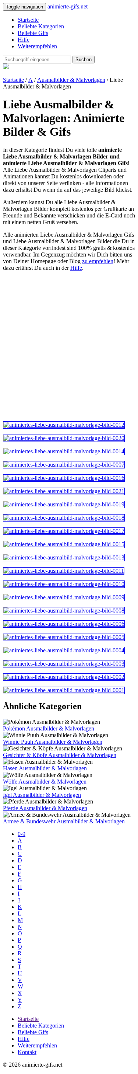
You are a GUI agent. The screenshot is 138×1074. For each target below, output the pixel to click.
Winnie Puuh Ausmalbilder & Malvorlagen (52, 742)
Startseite (28, 20)
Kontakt (27, 1052)
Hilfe (23, 39)
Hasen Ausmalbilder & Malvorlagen (45, 768)
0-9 (21, 834)
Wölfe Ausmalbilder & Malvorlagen (44, 781)
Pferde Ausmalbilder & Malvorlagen (45, 808)
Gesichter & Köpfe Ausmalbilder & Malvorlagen (59, 755)
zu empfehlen (97, 261)
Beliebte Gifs (33, 33)
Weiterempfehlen (37, 46)
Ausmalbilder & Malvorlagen (71, 80)
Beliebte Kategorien (41, 26)
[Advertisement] (69, 346)
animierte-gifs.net (67, 6)
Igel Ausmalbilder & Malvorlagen (42, 795)
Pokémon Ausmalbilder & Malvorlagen (48, 728)
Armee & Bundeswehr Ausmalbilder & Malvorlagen (64, 821)
